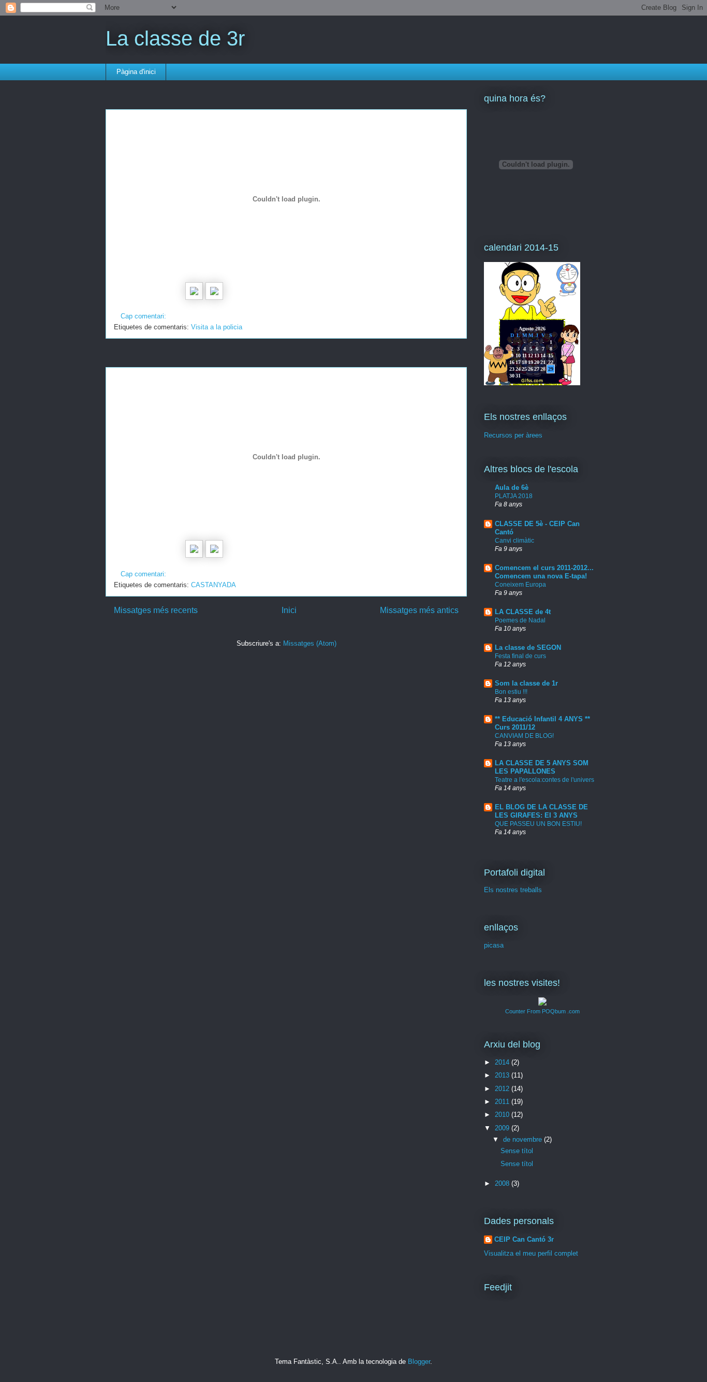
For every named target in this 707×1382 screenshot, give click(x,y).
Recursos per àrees (513, 435)
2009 (503, 1128)
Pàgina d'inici (136, 72)
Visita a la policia (216, 327)
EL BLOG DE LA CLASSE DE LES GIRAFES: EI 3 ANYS (541, 811)
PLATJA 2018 (514, 496)
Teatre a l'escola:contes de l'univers (544, 779)
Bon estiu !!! (511, 691)
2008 (503, 1183)
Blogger (419, 1361)
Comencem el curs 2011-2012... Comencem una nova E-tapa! (544, 572)
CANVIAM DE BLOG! (524, 735)
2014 (503, 1062)
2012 (503, 1089)
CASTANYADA (213, 585)
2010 (503, 1114)
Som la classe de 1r (526, 683)
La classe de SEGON (528, 647)
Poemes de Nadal (520, 620)
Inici (289, 610)
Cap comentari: (144, 316)
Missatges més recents (156, 610)
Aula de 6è (511, 487)
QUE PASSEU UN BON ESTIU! (538, 823)
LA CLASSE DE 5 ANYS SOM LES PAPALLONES (541, 767)
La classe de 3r (175, 38)
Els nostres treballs (513, 890)
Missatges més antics (419, 610)
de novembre (523, 1139)
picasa (494, 945)
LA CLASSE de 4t (523, 612)
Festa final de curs (520, 656)
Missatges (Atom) (309, 643)
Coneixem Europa (520, 584)
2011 (503, 1101)
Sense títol (516, 1151)
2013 (503, 1075)
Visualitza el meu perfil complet (531, 1253)
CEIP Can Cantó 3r (524, 1239)
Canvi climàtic (514, 540)
